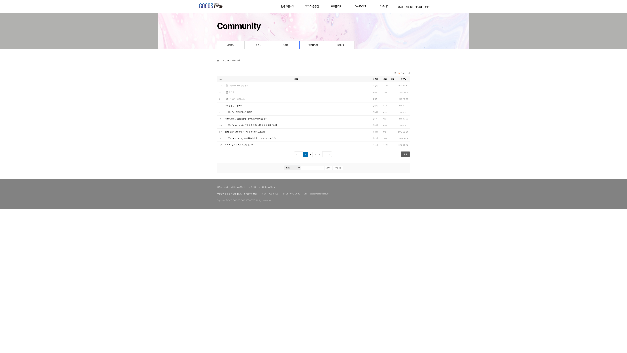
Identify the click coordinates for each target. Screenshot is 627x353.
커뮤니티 (384, 6)
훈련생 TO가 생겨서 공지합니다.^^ (239, 145)
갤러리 (286, 45)
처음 (296, 154)
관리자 (427, 7)
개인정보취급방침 (238, 187)
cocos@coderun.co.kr (319, 194)
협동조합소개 (287, 6)
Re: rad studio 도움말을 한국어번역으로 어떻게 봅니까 (254, 125)
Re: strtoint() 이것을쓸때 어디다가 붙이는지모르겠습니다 (255, 138)
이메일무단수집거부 (267, 187)
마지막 (330, 154)
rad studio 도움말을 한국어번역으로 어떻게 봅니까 (245, 119)
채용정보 (230, 45)
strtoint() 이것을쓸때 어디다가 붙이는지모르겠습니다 (246, 132)
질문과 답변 (313, 45)
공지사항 (340, 45)
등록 (405, 154)
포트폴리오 (336, 6)
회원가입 (409, 7)
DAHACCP (360, 6)
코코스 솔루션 (312, 6)
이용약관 (252, 187)
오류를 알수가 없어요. (233, 105)
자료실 (258, 45)
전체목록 (337, 168)
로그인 (400, 7)
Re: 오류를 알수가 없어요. (242, 112)
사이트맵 (418, 7)
